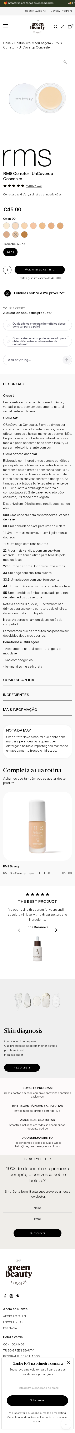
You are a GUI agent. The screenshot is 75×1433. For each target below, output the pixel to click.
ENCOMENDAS (13, 1322)
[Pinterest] (17, 1296)
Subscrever (37, 1233)
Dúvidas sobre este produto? (39, 293)
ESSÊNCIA (10, 1328)
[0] (70, 26)
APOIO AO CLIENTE (16, 1316)
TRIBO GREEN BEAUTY (18, 1350)
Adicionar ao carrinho (39, 269)
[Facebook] (5, 1296)
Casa (7, 43)
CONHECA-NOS (14, 1344)
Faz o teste (22, 1067)
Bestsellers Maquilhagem (32, 43)
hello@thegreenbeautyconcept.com (37, 1146)
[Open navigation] (5, 26)
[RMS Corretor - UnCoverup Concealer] (37, 859)
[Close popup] (68, 1362)
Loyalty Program (61, 10)
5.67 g (10, 251)
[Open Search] (56, 26)
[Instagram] (11, 1296)
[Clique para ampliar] (65, 62)
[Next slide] (56, 930)
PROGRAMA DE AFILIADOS (21, 1356)
